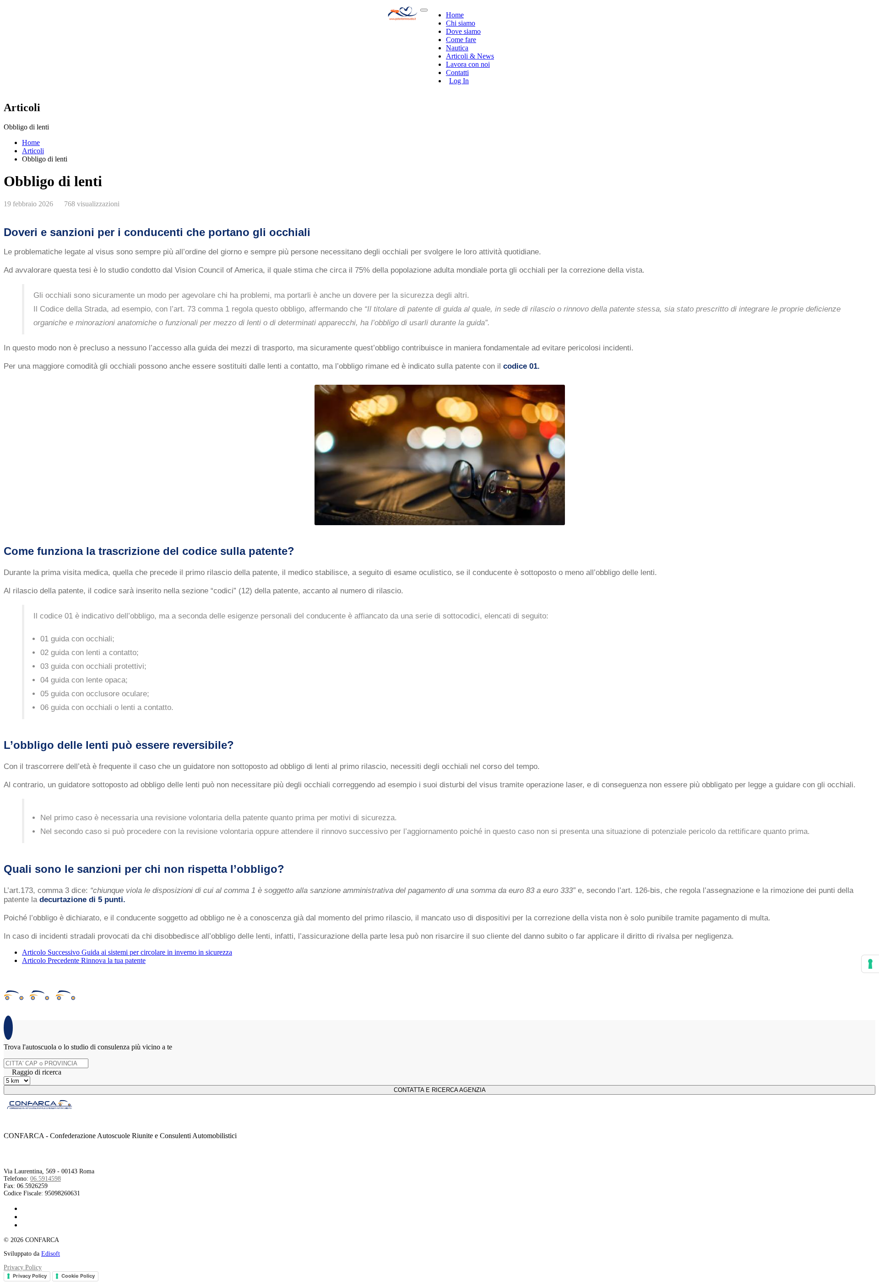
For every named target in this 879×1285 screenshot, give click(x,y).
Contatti (457, 72)
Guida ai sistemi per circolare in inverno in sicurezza (127, 952)
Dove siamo (463, 31)
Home (455, 15)
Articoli (33, 151)
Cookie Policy (78, 1276)
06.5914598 (45, 1178)
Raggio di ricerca (36, 1072)
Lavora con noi (468, 64)
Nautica (457, 48)
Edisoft (50, 1253)
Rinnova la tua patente (84, 960)
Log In (459, 81)
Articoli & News (470, 56)
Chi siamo (460, 23)
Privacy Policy (23, 1267)
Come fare (461, 39)
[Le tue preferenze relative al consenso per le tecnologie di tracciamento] (870, 964)
